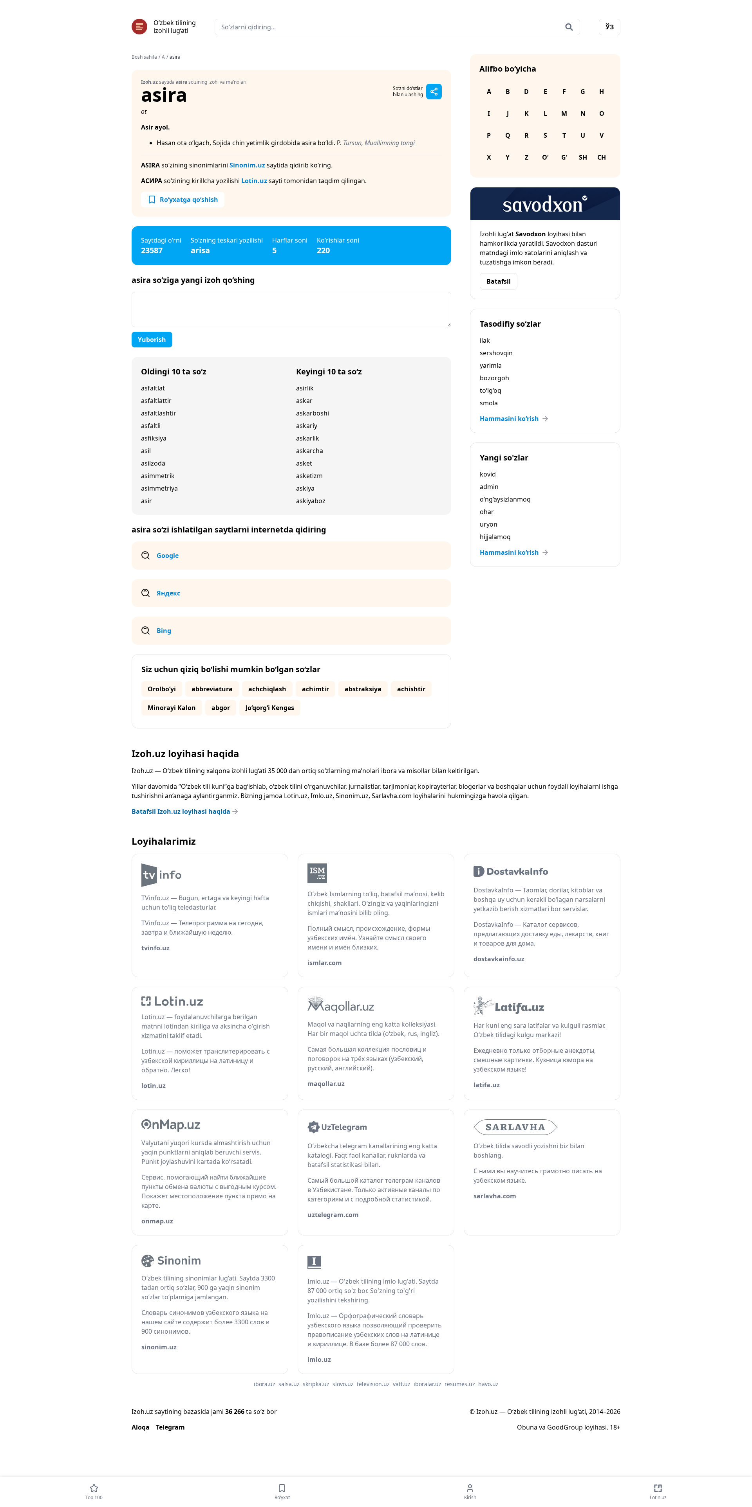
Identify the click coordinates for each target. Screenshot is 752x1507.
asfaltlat (153, 388)
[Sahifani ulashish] (434, 91)
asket (304, 463)
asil (146, 450)
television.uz (373, 1384)
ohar (487, 511)
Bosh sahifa (144, 57)
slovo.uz (343, 1384)
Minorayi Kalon (172, 707)
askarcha (309, 450)
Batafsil (498, 281)
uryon (488, 524)
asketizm (309, 475)
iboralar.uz (427, 1384)
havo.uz (488, 1384)
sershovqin (496, 353)
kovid (488, 474)
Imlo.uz (322, 795)
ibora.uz (264, 1384)
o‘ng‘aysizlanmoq (505, 499)
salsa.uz (289, 1384)
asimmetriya (159, 488)
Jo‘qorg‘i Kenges (270, 707)
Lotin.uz (254, 180)
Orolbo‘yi (162, 689)
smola (489, 403)
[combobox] (397, 27)
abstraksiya (363, 689)
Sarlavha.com (392, 795)
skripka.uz (316, 1384)
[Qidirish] (569, 27)
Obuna (527, 1427)
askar (304, 400)
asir (146, 500)
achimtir (315, 689)
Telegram (170, 1427)
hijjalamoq (495, 536)
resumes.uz (460, 1384)
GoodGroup (565, 1427)
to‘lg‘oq (490, 390)
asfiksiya (153, 438)
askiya (305, 488)
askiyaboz (310, 500)
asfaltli (151, 425)
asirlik (305, 388)
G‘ (564, 157)
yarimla (491, 365)
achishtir (411, 689)
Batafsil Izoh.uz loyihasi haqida (181, 811)
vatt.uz (401, 1384)
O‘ (545, 157)
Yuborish (152, 339)
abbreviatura (212, 689)
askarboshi (312, 413)
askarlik (307, 438)
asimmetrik (158, 475)
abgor (221, 707)
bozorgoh (494, 378)
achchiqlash (267, 689)
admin (489, 486)
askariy (306, 425)
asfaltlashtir (158, 413)
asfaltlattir (156, 400)
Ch (601, 157)
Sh (583, 157)
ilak (485, 340)
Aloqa (141, 1427)
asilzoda (153, 463)
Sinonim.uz (247, 165)
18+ (615, 1427)
